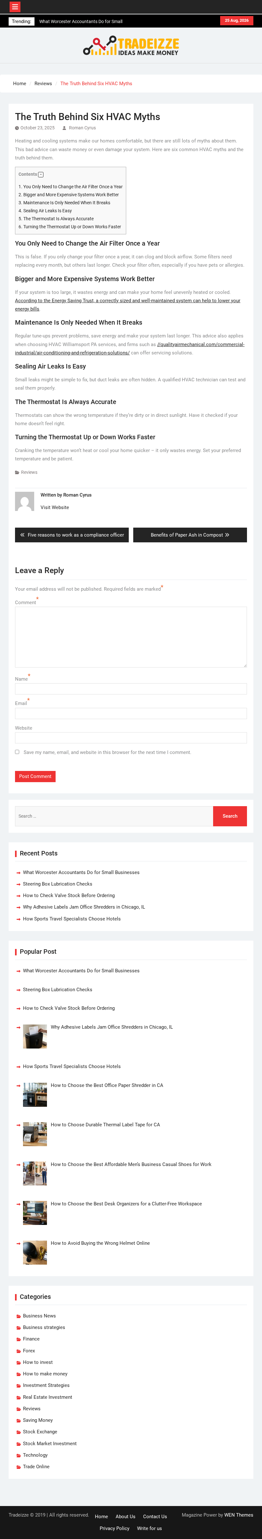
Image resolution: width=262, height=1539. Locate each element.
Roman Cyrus (82, 127)
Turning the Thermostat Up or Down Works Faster (70, 226)
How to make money (45, 1374)
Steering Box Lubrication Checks (57, 884)
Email (21, 703)
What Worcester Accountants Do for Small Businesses (81, 872)
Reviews (29, 472)
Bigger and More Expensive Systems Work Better (69, 194)
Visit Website (55, 507)
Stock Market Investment (50, 1443)
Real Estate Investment (47, 1397)
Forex (29, 1351)
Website (23, 728)
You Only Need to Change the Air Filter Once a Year (71, 186)
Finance (31, 1339)
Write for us (149, 1528)
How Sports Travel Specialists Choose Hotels (72, 919)
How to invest (38, 1362)
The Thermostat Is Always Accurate (56, 218)
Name (21, 679)
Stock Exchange (40, 1432)
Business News (39, 1316)
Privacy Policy (114, 1528)
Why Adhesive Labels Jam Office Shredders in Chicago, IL (84, 907)
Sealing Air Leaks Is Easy (45, 210)
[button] (40, 174)
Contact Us (155, 1516)
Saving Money (38, 1420)
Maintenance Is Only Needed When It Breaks (64, 202)
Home (101, 1516)
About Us (125, 1516)
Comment (25, 602)
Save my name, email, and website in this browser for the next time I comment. (107, 752)
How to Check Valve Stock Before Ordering (69, 895)
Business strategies (44, 1327)
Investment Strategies (46, 1385)
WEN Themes (238, 1515)
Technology (35, 1455)
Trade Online (36, 1467)
